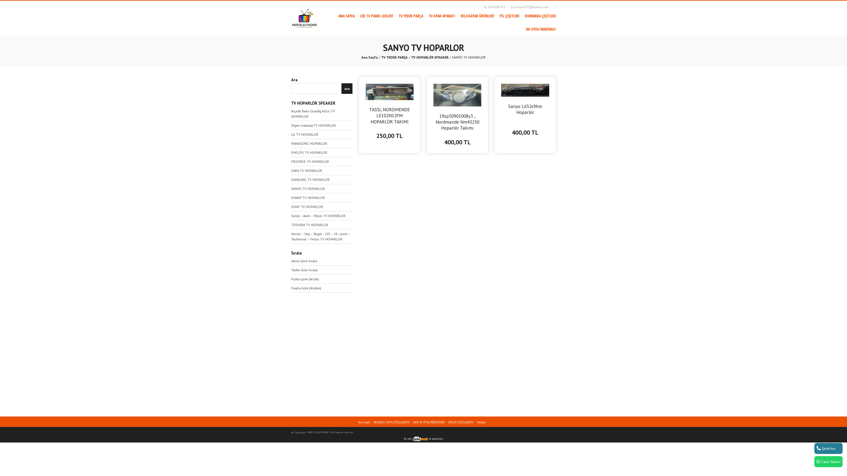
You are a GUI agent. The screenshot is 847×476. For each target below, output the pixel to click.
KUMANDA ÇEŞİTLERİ (540, 16)
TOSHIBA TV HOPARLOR (309, 225)
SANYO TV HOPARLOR (308, 188)
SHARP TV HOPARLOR (308, 197)
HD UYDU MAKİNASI (541, 29)
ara (347, 88)
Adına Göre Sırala (304, 261)
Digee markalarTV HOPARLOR (313, 125)
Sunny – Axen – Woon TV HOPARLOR (318, 216)
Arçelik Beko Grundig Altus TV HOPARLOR (313, 114)
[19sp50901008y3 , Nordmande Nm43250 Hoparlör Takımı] (457, 95)
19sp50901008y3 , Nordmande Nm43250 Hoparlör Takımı (457, 122)
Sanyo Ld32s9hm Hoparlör (525, 109)
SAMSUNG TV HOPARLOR (310, 179)
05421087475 (496, 7)
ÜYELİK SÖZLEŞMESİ (461, 422)
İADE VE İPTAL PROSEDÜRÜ (429, 422)
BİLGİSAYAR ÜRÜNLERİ (477, 16)
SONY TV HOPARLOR (307, 207)
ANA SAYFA (346, 16)
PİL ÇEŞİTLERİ (509, 16)
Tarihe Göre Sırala (304, 270)
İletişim (481, 422)
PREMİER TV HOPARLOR (310, 161)
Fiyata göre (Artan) (305, 279)
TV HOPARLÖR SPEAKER (429, 57)
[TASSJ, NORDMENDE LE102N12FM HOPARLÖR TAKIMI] (390, 91)
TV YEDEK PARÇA (411, 16)
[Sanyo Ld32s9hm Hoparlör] (525, 90)
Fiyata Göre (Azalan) (306, 288)
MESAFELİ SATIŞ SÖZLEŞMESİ (391, 422)
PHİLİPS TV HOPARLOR (309, 152)
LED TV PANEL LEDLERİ (376, 16)
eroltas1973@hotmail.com (531, 7)
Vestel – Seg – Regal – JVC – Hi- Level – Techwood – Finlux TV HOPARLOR (320, 236)
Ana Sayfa (369, 57)
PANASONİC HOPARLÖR (309, 143)
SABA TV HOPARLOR (306, 170)
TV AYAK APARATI (442, 16)
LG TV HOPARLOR (305, 134)
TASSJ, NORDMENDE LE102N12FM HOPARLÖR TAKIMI (389, 116)
